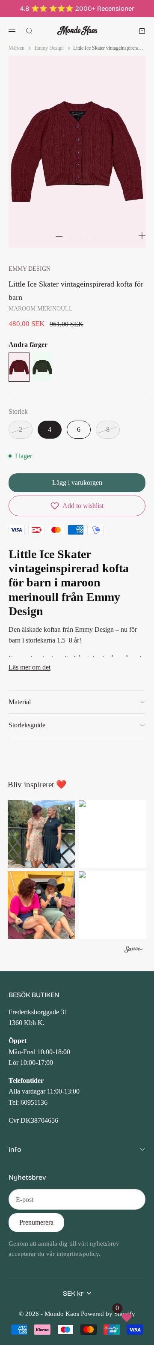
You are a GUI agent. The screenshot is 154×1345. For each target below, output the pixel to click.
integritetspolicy (77, 1253)
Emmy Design (29, 268)
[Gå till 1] (59, 236)
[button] (77, 506)
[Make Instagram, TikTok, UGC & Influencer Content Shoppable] (133, 950)
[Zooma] (142, 235)
